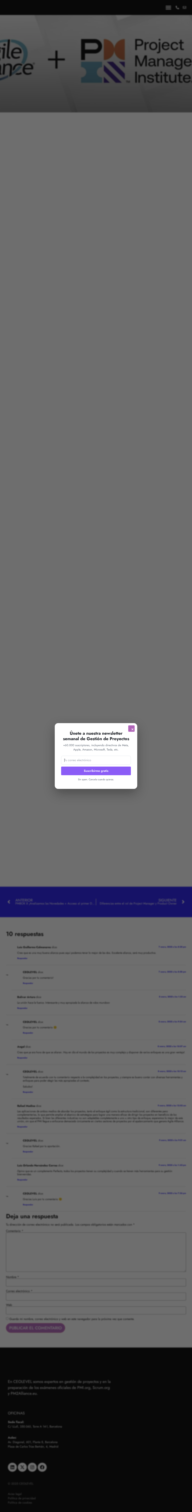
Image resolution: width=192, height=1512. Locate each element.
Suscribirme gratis (96, 771)
